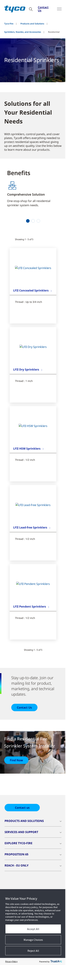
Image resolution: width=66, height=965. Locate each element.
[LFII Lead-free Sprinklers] (33, 504)
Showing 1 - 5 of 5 (24, 239)
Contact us (22, 808)
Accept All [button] (33, 929)
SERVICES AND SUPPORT (21, 832)
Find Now (16, 760)
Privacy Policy (11, 961)
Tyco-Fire (8, 23)
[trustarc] (56, 961)
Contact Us (43, 8)
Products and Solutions (32, 23)
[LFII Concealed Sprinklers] (33, 267)
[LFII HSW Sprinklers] (33, 425)
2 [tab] (33, 221)
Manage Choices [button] (33, 939)
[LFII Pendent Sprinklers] (33, 584)
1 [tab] (28, 221)
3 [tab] (38, 221)
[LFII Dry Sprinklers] (33, 347)
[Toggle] (59, 8)
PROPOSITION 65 (16, 854)
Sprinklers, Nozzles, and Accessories (22, 31)
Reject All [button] (33, 950)
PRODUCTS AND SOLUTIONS (24, 821)
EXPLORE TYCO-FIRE (18, 843)
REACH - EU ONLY (17, 865)
